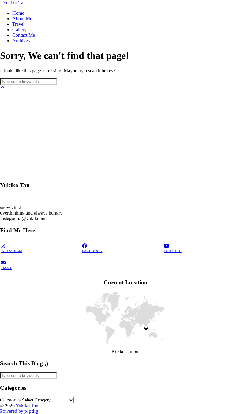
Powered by (19, 411)
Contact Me (23, 35)
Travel (18, 24)
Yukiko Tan (14, 2)
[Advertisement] (125, 133)
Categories (10, 399)
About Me (22, 18)
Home (18, 13)
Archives (21, 40)
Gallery (19, 29)
